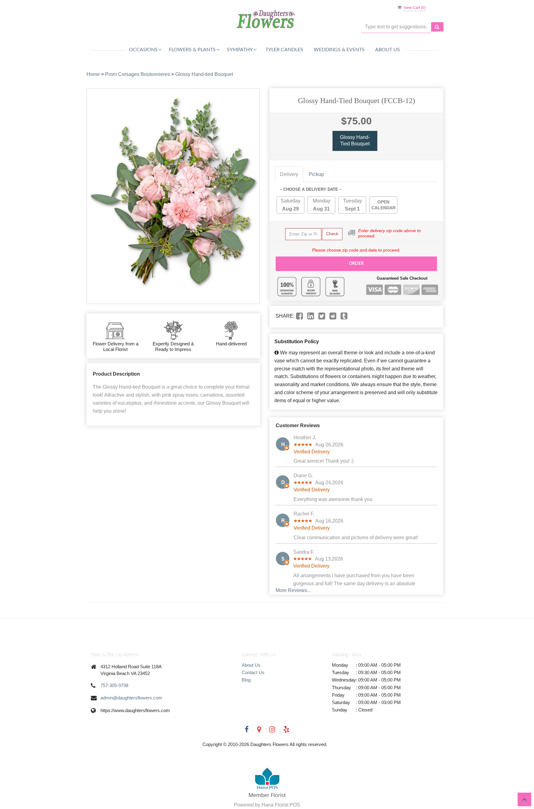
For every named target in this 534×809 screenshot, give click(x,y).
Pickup (316, 174)
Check (332, 233)
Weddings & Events (339, 49)
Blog (246, 679)
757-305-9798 (114, 685)
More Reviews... (293, 590)
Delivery (289, 174)
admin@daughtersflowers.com (131, 697)
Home (93, 74)
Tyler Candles (284, 49)
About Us (387, 49)
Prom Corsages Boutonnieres (137, 74)
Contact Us (253, 672)
